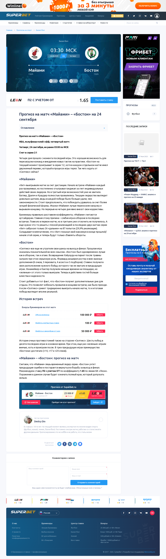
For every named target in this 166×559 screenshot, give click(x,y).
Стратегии (67, 23)
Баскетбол (40, 30)
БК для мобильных (49, 536)
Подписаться (141, 290)
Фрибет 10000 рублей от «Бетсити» (110, 541)
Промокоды (39, 23)
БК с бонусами (47, 540)
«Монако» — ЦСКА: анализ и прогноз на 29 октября (140, 232)
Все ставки (75, 540)
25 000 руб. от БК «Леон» (110, 528)
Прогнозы (61, 16)
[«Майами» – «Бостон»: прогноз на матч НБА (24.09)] (80, 444)
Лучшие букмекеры (49, 528)
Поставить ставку (104, 100)
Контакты (16, 528)
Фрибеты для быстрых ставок (47, 323)
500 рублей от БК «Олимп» (111, 536)
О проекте (16, 532)
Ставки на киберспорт (86, 23)
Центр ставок (75, 16)
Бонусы (101, 16)
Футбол (74, 528)
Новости (104, 23)
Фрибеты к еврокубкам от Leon (47, 331)
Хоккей (74, 536)
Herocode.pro (149, 552)
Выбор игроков (48, 532)
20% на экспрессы (42, 315)
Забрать (99, 315)
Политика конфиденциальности (21, 537)
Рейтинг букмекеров (44, 16)
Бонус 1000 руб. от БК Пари (111, 532)
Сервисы (26, 23)
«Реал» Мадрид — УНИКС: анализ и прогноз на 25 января (140, 195)
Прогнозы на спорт (24, 30)
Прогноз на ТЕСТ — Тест (135, 161)
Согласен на (133, 283)
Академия (89, 16)
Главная (9, 30)
